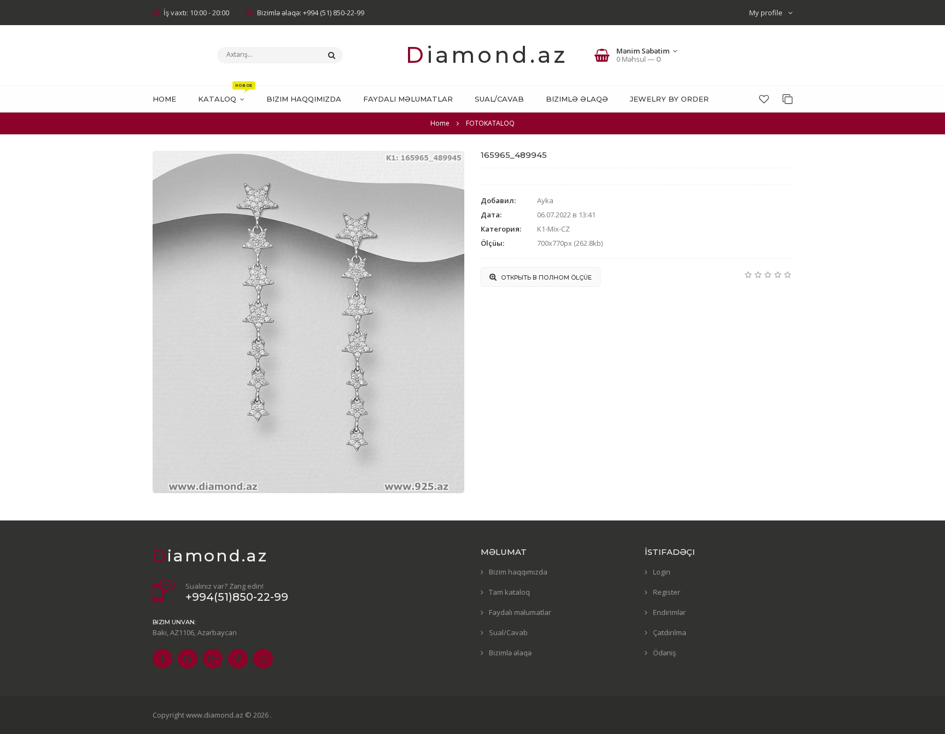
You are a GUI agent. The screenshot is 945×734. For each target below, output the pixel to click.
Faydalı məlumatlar (520, 612)
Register (666, 592)
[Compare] (787, 98)
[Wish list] (764, 98)
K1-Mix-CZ (553, 229)
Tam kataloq (509, 592)
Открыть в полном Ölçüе (545, 277)
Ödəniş (664, 653)
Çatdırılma (669, 632)
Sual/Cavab (508, 632)
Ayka (545, 200)
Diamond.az (487, 55)
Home (440, 123)
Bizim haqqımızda (518, 572)
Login (661, 572)
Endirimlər (669, 612)
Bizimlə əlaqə (510, 653)
